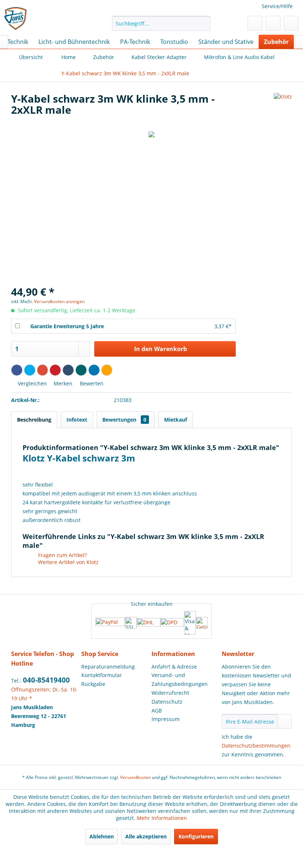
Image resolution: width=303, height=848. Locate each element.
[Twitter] (29, 370)
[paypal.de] (110, 623)
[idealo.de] (202, 623)
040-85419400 (46, 680)
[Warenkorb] (291, 23)
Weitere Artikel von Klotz (68, 562)
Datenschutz (167, 701)
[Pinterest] (55, 370)
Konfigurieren (196, 836)
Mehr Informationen (162, 817)
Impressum (166, 718)
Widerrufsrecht (170, 692)
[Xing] (81, 370)
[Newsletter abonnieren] (285, 721)
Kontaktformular (101, 675)
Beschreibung (34, 419)
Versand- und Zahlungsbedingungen (180, 679)
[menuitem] (161, 23)
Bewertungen (124, 419)
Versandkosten (135, 777)
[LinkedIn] (94, 370)
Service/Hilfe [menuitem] (277, 6)
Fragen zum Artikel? (62, 555)
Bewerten (90, 383)
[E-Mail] (107, 370)
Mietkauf (175, 419)
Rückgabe (93, 683)
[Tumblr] (68, 370)
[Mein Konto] (273, 23)
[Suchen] (203, 23)
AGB (157, 710)
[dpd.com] (172, 623)
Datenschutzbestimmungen (256, 745)
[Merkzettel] (255, 23)
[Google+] (42, 370)
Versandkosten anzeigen (59, 301)
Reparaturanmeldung (108, 666)
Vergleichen (31, 383)
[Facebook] (16, 370)
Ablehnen (101, 836)
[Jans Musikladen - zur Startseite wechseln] (16, 19)
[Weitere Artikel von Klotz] (283, 106)
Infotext (77, 419)
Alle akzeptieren (146, 836)
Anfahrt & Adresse (174, 666)
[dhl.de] (148, 623)
